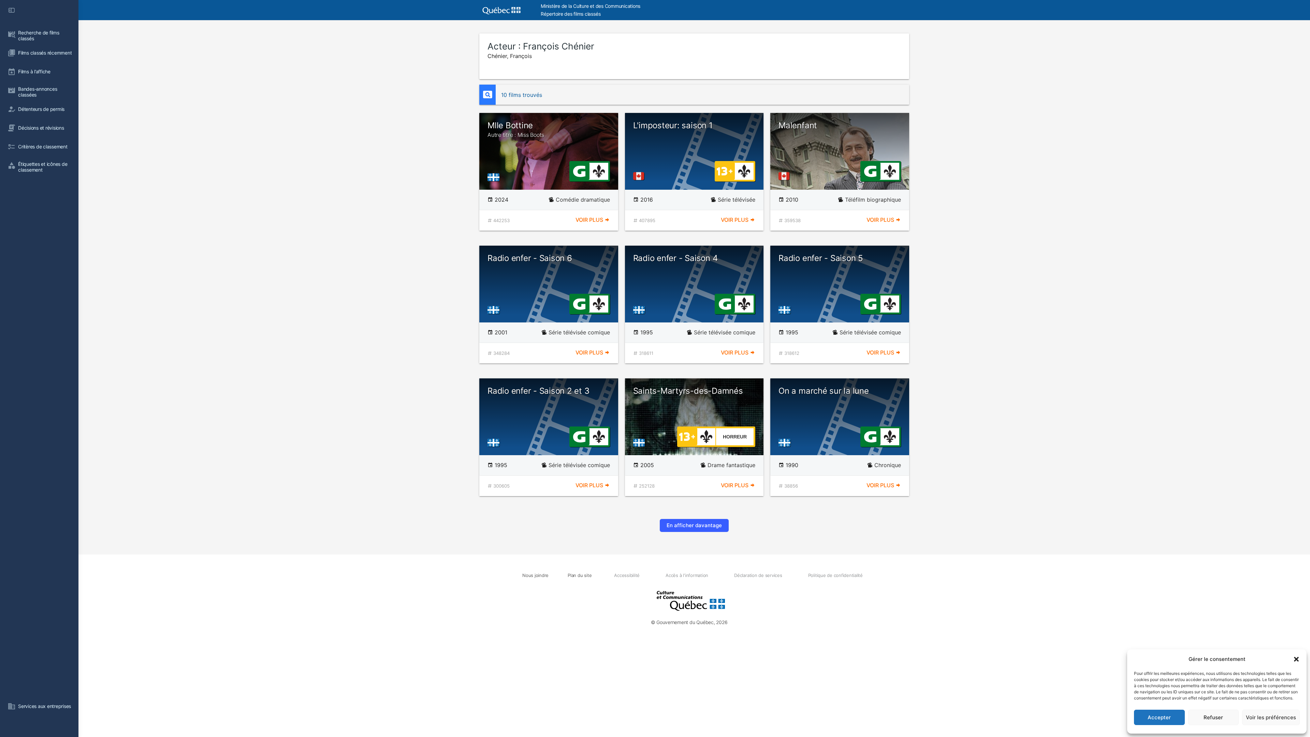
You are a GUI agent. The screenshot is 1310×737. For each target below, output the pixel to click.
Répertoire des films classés (570, 14)
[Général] (579, 170)
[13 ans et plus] (724, 170)
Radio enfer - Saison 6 (529, 258)
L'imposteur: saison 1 (673, 125)
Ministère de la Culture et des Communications (590, 6)
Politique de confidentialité (835, 575)
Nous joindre (535, 575)
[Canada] (640, 176)
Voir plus (590, 219)
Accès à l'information (687, 575)
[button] (1296, 659)
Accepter (1159, 717)
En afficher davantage (694, 525)
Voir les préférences (1271, 717)
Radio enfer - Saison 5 (820, 258)
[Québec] (495, 177)
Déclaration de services (758, 575)
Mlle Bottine (515, 129)
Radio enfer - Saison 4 (675, 258)
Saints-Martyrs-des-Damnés (688, 391)
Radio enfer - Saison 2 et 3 (538, 391)
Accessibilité (627, 575)
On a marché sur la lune (823, 391)
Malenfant (797, 125)
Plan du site (580, 575)
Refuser (1213, 717)
